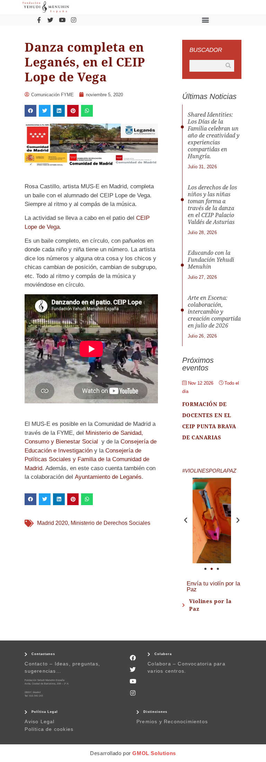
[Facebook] (133, 658)
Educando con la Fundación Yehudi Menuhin (211, 260)
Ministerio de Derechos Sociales (110, 523)
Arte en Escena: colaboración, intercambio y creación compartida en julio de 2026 (214, 312)
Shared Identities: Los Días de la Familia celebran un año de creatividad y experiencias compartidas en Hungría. (213, 135)
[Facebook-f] (38, 19)
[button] (205, 20)
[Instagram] (73, 19)
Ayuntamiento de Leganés (108, 477)
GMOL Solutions (154, 753)
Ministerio (98, 433)
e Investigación (72, 450)
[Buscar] (228, 66)
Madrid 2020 (52, 523)
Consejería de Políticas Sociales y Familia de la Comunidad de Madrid (87, 459)
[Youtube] (62, 19)
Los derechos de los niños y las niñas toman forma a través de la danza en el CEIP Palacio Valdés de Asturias (212, 204)
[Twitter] (50, 19)
